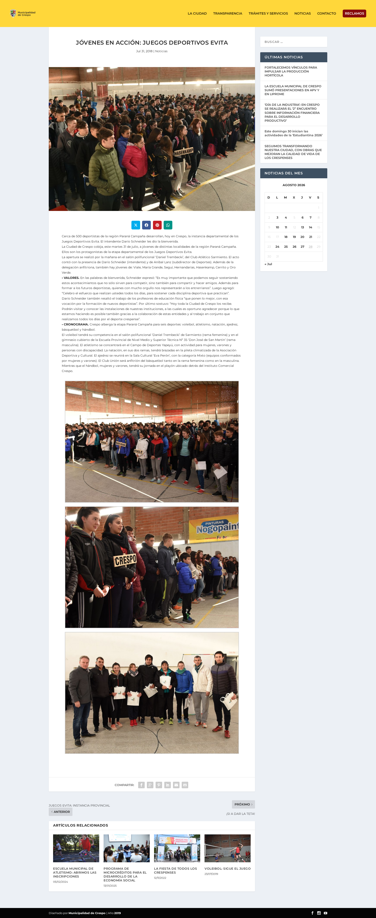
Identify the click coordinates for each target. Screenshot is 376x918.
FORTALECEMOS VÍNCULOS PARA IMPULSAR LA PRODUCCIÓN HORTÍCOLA (291, 71)
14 (310, 227)
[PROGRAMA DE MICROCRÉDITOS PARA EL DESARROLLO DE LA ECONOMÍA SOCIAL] (127, 848)
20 (302, 237)
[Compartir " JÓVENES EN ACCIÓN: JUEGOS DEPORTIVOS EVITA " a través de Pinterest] (158, 785)
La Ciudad (197, 13)
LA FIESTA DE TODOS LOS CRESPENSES (175, 870)
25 (286, 247)
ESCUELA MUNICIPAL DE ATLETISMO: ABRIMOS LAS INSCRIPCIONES (74, 872)
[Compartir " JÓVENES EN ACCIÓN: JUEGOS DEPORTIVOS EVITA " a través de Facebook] (141, 785)
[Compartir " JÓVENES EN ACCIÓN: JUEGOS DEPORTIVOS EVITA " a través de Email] (176, 785)
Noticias (302, 13)
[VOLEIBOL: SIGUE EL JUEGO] (228, 848)
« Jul (268, 264)
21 (310, 237)
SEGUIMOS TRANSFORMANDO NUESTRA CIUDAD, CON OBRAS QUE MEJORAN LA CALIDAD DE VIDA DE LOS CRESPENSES (293, 152)
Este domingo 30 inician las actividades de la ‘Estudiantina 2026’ (293, 133)
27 (302, 247)
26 (294, 247)
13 (302, 227)
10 (277, 227)
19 (294, 237)
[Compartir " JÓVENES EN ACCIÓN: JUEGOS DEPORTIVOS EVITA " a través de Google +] (150, 785)
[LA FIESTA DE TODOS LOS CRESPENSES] (177, 848)
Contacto (326, 13)
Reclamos (354, 13)
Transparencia (227, 13)
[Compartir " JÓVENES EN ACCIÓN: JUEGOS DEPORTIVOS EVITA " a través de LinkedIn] (167, 785)
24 (277, 247)
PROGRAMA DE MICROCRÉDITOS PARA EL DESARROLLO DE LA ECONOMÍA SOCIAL (125, 875)
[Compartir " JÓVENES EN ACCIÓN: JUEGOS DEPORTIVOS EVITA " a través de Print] (185, 785)
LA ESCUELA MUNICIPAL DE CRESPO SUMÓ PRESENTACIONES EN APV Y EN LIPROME (293, 90)
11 (286, 227)
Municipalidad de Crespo (87, 913)
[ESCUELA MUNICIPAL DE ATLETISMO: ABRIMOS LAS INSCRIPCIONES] (76, 848)
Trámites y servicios (268, 13)
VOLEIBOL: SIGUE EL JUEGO (228, 869)
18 (285, 237)
